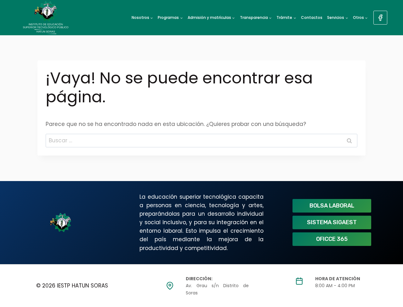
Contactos (311, 17)
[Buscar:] (201, 140)
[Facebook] (380, 18)
